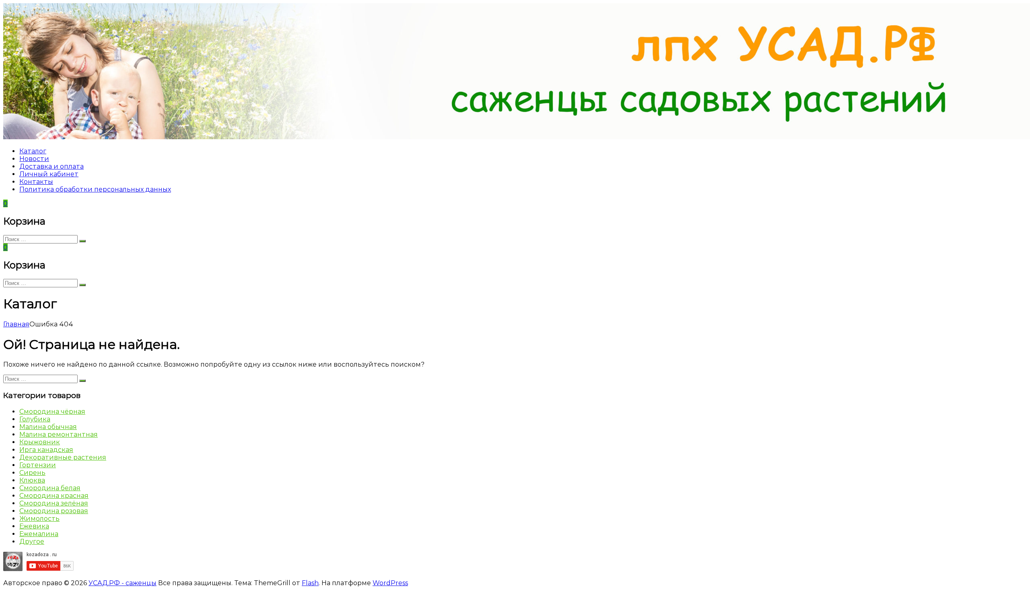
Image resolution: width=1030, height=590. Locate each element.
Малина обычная (48, 427)
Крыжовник (39, 442)
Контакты (36, 182)
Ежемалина (38, 534)
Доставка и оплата (51, 166)
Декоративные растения (62, 457)
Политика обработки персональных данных (95, 189)
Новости (34, 159)
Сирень (32, 473)
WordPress (390, 583)
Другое (31, 541)
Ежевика (34, 526)
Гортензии (37, 465)
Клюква (32, 480)
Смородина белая (49, 488)
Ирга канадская (46, 450)
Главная (16, 324)
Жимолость (39, 518)
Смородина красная (54, 495)
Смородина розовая (53, 511)
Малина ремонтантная (58, 434)
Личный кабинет (48, 174)
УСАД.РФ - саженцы (123, 583)
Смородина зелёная (53, 503)
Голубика (34, 419)
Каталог (32, 151)
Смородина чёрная (52, 411)
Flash (310, 583)
